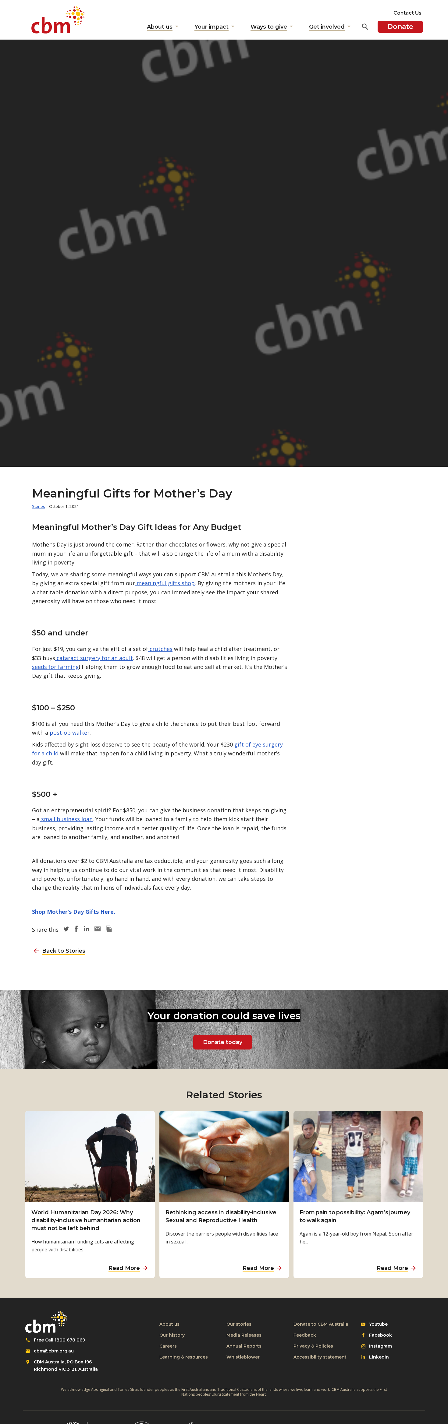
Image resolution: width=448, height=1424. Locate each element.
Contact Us (407, 13)
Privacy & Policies (313, 1346)
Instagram (380, 1346)
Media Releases (243, 1335)
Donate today (222, 1042)
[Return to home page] (58, 20)
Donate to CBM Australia (320, 1324)
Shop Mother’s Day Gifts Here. (73, 911)
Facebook (380, 1335)
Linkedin (379, 1357)
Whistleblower (243, 1357)
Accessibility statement (320, 1357)
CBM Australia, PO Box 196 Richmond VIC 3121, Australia (66, 1365)
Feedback (304, 1335)
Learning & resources (183, 1357)
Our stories (238, 1324)
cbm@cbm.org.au (54, 1351)
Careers (168, 1346)
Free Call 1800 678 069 (59, 1340)
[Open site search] (365, 27)
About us (169, 1324)
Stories (38, 506)
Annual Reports (243, 1346)
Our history (172, 1335)
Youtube (378, 1324)
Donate (400, 27)
